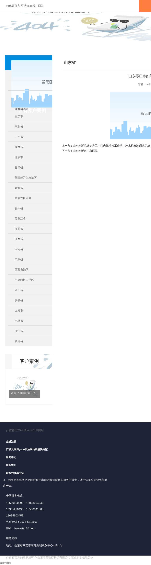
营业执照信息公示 (82, 557)
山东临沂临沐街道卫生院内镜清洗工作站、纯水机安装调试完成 (111, 145)
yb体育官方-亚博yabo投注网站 (25, 5)
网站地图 (5, 563)
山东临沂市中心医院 (85, 150)
